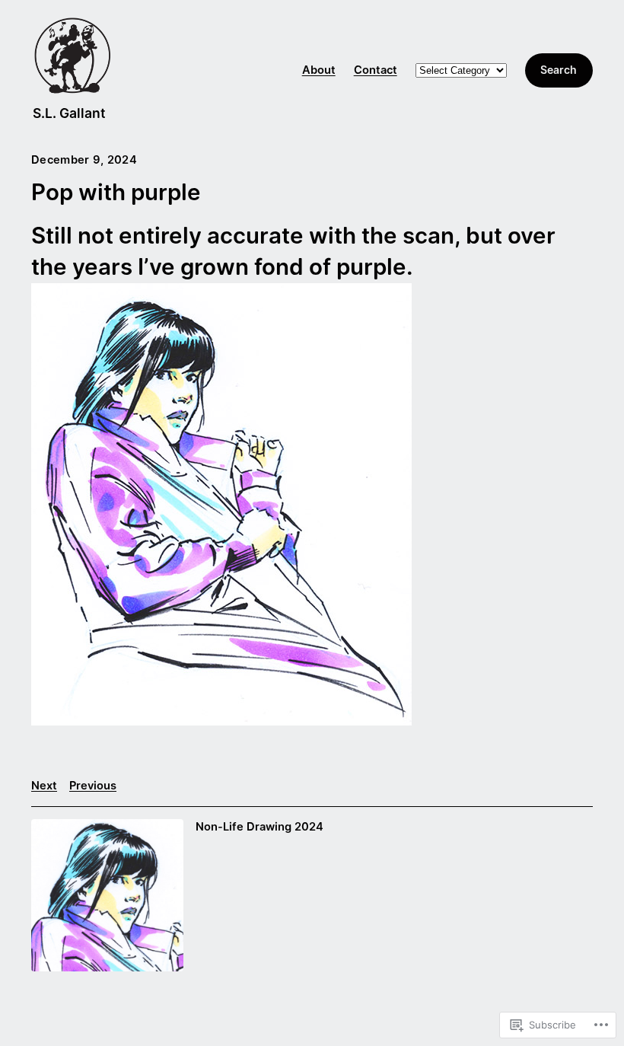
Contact (375, 70)
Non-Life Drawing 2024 (259, 827)
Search (558, 69)
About (319, 70)
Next (44, 785)
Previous (92, 785)
